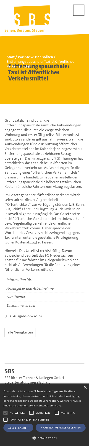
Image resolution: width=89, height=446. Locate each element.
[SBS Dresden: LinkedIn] (27, 353)
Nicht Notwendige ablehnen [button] (61, 427)
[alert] (44, 414)
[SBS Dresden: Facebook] (44, 353)
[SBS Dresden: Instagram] (62, 353)
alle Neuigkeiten (20, 332)
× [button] (85, 387)
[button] (5, 412)
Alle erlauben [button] (18, 427)
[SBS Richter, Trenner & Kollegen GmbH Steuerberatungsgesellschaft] (27, 19)
